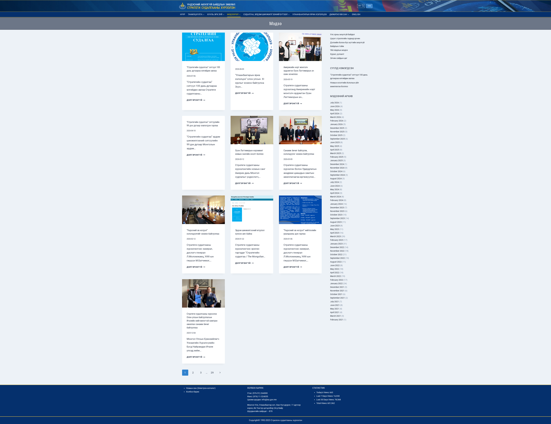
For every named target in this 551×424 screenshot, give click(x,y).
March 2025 (335, 153)
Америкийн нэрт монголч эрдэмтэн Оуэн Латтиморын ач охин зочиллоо (299, 70)
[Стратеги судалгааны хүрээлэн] (207, 6)
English (356, 14)
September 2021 (337, 298)
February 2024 (336, 200)
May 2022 (334, 269)
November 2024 (337, 168)
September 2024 (337, 175)
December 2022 (337, 247)
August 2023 (336, 222)
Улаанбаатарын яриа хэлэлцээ (309, 14)
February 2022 (336, 280)
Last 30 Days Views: (325, 399)
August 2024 (336, 178)
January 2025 (336, 160)
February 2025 (336, 157)
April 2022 (334, 272)
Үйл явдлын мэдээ (339, 50)
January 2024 (336, 204)
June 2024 (335, 186)
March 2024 (335, 196)
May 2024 (334, 189)
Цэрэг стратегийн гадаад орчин (345, 38)
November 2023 (337, 211)
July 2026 (334, 102)
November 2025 (337, 131)
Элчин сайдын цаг (338, 58)
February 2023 (336, 240)
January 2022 (336, 283)
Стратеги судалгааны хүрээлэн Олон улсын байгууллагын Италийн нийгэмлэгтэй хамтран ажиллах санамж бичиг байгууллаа (202, 320)
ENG (369, 6)
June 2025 (335, 142)
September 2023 (337, 218)
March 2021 (335, 316)
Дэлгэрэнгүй (196, 100)
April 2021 (334, 312)
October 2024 (336, 171)
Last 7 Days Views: (324, 396)
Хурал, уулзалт (337, 54)
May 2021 (334, 309)
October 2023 (336, 215)
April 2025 (334, 150)
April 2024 (334, 193)
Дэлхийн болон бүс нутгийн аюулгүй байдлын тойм (347, 44)
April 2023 (334, 233)
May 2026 (334, 110)
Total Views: (321, 403)
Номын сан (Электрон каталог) (201, 388)
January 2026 (336, 124)
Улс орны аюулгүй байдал (342, 34)
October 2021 (336, 294)
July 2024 (334, 182)
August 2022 (336, 262)
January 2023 (336, 244)
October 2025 (336, 135)
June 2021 (335, 305)
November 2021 (337, 291)
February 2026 (336, 121)
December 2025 (337, 128)
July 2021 (334, 301)
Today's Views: (323, 392)
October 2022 (336, 254)
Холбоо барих (192, 392)
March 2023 (335, 236)
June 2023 (335, 225)
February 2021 (336, 320)
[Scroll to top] (543, 393)
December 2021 (337, 287)
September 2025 (337, 139)
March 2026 (335, 117)
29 (212, 372)
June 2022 (335, 265)
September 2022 (337, 258)
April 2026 (334, 113)
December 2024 (337, 164)
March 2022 (335, 276)
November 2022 (337, 251)
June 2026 (335, 106)
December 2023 (337, 207)
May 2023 (334, 229)
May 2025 (334, 146)
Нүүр (182, 14)
